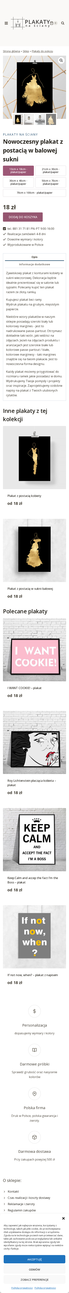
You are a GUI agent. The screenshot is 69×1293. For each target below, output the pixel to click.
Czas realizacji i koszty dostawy (29, 1198)
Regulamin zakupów (22, 1210)
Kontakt (13, 1191)
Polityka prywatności (22, 1287)
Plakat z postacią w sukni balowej (30, 589)
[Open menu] (6, 23)
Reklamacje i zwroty (21, 1204)
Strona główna (11, 51)
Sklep (26, 51)
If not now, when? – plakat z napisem (32, 975)
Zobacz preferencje (35, 1279)
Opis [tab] (34, 257)
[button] (63, 1218)
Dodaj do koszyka (23, 217)
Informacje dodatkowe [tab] (34, 264)
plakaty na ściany (20, 134)
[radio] (18, 171)
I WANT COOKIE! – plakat (24, 688)
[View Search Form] (62, 23)
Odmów (34, 1269)
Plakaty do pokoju (42, 51)
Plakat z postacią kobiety (24, 496)
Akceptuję (34, 1259)
